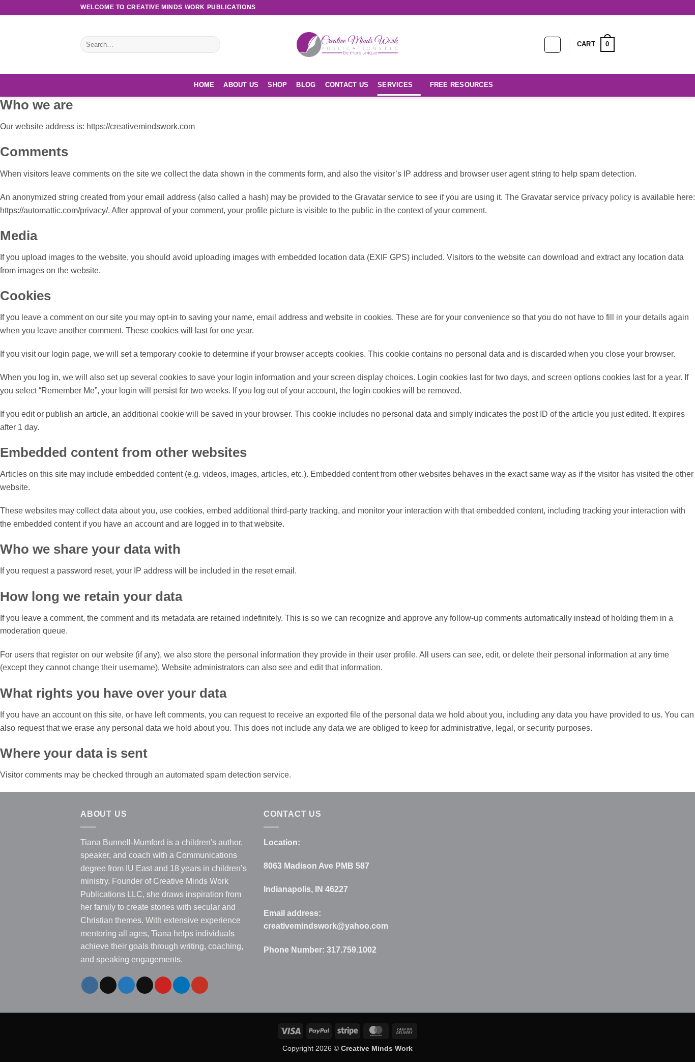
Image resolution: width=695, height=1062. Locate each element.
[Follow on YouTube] (609, 7)
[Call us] (580, 7)
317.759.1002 (352, 949)
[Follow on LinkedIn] (600, 7)
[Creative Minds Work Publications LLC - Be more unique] (347, 44)
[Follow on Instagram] (541, 7)
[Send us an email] (571, 7)
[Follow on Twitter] (561, 7)
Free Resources (462, 85)
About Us (240, 85)
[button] (552, 45)
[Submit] (210, 44)
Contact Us (347, 85)
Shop (277, 85)
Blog (305, 85)
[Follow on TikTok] (551, 7)
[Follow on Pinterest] (590, 7)
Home (204, 85)
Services (395, 85)
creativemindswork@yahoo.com (326, 926)
